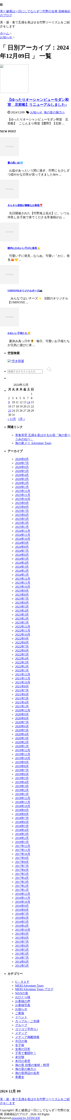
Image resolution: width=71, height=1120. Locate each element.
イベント (21, 1017)
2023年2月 (22, 618)
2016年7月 (22, 913)
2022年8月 (22, 642)
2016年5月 (22, 921)
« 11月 (12, 419)
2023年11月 (22, 582)
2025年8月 (22, 507)
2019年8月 (22, 766)
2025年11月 (22, 495)
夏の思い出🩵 (15, 162)
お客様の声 (22, 1001)
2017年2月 (22, 885)
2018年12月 (22, 798)
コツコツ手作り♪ (26, 1029)
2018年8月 (22, 814)
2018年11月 (22, 802)
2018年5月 (22, 826)
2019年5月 (22, 778)
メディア (21, 1033)
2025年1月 (22, 526)
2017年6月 (22, 870)
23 (9, 410)
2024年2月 (22, 570)
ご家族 (19, 1013)
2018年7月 (22, 818)
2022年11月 (22, 630)
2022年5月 (22, 654)
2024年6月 (22, 554)
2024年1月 (22, 574)
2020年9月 (22, 714)
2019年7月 (22, 770)
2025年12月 (22, 491)
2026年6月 (22, 467)
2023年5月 (22, 606)
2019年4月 (22, 782)
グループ (21, 1025)
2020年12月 (22, 710)
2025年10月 (22, 499)
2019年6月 (22, 774)
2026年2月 (22, 483)
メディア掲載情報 (27, 1037)
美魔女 (19, 1077)
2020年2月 (22, 742)
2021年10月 (22, 682)
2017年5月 (22, 874)
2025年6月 (22, 514)
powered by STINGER (26, 1118)
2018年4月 (22, 830)
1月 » (21, 419)
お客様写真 (22, 1005)
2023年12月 (22, 578)
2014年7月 (22, 957)
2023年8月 (22, 594)
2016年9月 (22, 905)
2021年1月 (22, 706)
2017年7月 (22, 866)
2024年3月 (22, 566)
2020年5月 (22, 730)
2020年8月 (22, 718)
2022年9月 (22, 638)
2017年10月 (22, 854)
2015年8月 (22, 937)
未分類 (19, 1057)
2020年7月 (22, 722)
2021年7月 (22, 690)
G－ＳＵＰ (22, 981)
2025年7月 (22, 511)
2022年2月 (22, 666)
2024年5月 (22, 558)
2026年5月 (22, 471)
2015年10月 (22, 929)
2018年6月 (22, 822)
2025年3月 (22, 522)
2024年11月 (22, 534)
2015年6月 (22, 945)
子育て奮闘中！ (25, 1053)
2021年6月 (22, 694)
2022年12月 (22, 626)
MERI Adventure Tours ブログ (34, 989)
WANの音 (21, 993)
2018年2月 (22, 838)
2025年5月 (22, 518)
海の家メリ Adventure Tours (33, 443)
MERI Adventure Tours (29, 985)
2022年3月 (22, 662)
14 (28, 402)
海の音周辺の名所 (27, 1073)
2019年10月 (22, 758)
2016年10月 (22, 901)
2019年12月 (22, 750)
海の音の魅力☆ (54, 112)
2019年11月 (22, 754)
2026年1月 (22, 487)
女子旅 (19, 1045)
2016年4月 (22, 925)
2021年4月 (22, 702)
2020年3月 (22, 738)
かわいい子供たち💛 (19, 333)
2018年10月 (22, 806)
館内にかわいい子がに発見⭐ (24, 248)
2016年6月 (22, 917)
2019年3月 (22, 786)
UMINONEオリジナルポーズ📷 (25, 290)
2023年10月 (22, 586)
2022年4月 (22, 658)
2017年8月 (22, 862)
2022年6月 (22, 650)
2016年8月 (22, 909)
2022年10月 (22, 634)
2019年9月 (22, 762)
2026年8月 (22, 459)
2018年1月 (22, 842)
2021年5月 (22, 698)
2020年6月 (22, 726)
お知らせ (36, 112)
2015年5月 (22, 949)
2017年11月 (22, 850)
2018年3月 (22, 834)
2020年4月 (22, 734)
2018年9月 (22, 810)
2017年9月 (22, 858)
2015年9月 (22, 933)
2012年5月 (22, 965)
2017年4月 (22, 878)
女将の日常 (22, 1049)
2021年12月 (22, 674)
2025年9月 (22, 503)
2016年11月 (22, 897)
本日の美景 (22, 1061)
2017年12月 (22, 846)
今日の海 (21, 1041)
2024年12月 (22, 530)
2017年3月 (22, 882)
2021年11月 (22, 678)
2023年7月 (22, 598)
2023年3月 (22, 614)
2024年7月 (22, 550)
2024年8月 (22, 546)
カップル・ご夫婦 (27, 1021)
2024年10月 (22, 538)
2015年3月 (22, 953)
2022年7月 (22, 646)
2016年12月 (22, 893)
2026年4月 (22, 475)
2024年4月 (22, 562)
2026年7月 (22, 463)
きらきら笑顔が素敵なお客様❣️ (25, 205)
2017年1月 (22, 889)
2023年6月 (22, 602)
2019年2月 (22, 790)
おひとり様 (22, 997)
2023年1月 (22, 622)
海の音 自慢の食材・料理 (32, 1065)
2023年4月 (22, 610)
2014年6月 (22, 961)
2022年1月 (22, 670)
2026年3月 (22, 479)
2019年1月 (22, 794)
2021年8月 (22, 686)
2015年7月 (22, 941)
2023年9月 (22, 590)
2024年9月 (22, 542)
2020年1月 (22, 746)
